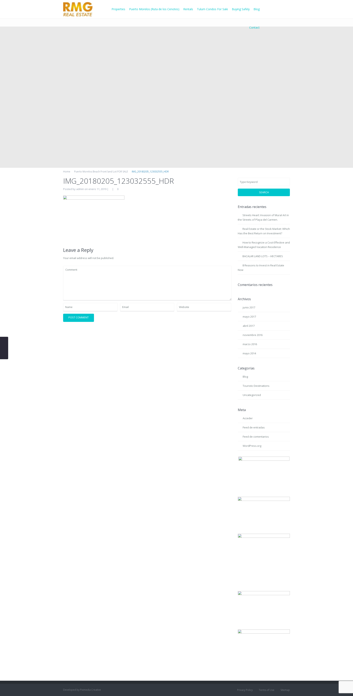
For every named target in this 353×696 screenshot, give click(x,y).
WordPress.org (252, 446)
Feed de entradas (254, 427)
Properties (118, 9)
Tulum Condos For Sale (212, 9)
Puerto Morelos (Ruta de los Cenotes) (154, 9)
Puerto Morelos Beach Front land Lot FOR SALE (101, 171)
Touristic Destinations (256, 386)
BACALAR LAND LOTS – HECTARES (262, 256)
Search (264, 192)
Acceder (248, 418)
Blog (257, 9)
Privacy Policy (245, 690)
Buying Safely (241, 9)
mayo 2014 (249, 353)
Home (66, 171)
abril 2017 (249, 326)
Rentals (188, 9)
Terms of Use (266, 690)
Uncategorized (252, 395)
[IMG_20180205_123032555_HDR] (93, 218)
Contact (254, 27)
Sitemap (285, 690)
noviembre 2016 (253, 335)
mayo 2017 (249, 316)
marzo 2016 (250, 344)
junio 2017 (249, 307)
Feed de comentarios (256, 436)
